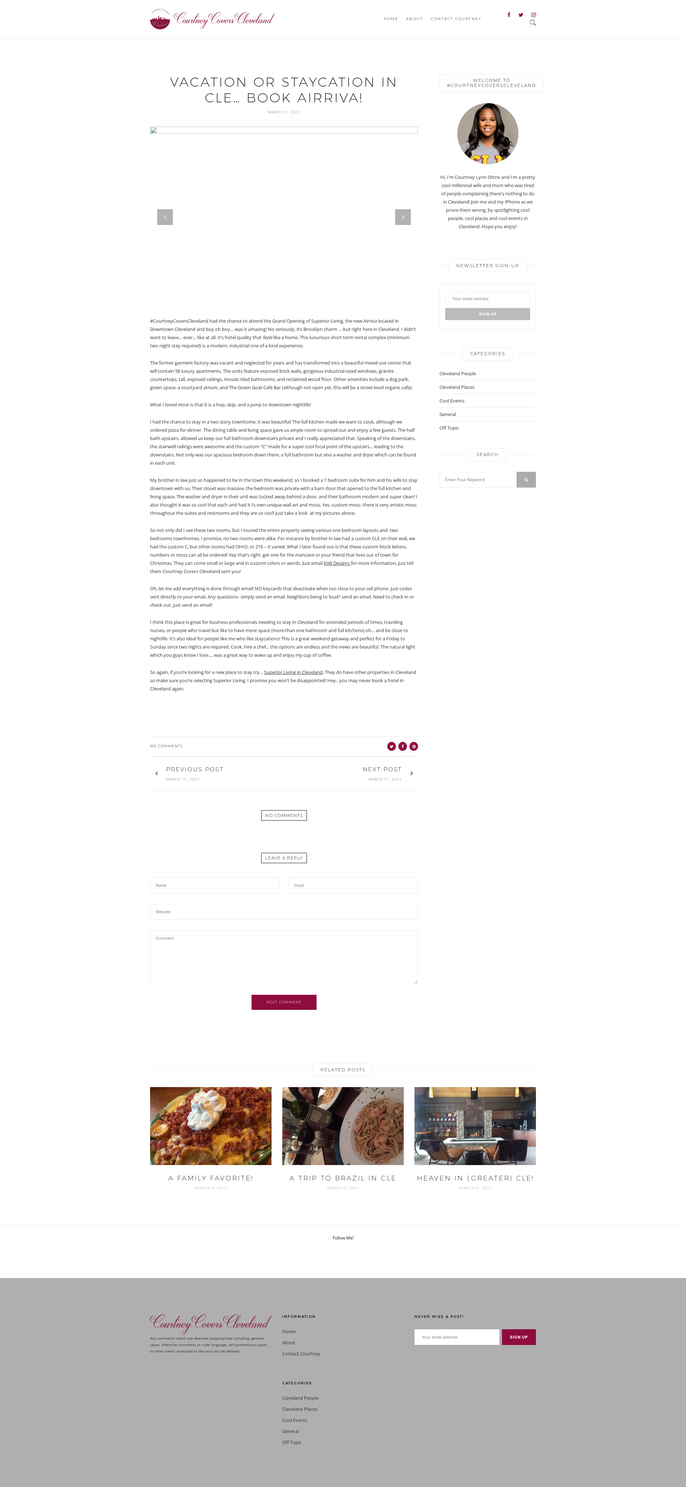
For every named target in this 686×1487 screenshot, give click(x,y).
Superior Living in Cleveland (293, 672)
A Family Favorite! (210, 1178)
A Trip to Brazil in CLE (343, 1178)
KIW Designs (337, 563)
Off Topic (449, 428)
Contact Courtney (456, 18)
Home (391, 18)
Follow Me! (343, 1238)
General (447, 414)
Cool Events (451, 400)
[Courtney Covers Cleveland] (212, 18)
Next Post (382, 769)
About (414, 18)
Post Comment (284, 1002)
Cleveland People (457, 373)
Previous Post (195, 769)
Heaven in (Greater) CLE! (475, 1178)
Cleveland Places (456, 387)
